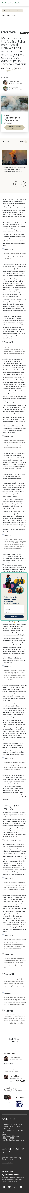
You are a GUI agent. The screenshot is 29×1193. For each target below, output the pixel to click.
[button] (14, 599)
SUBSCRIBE (14, 616)
